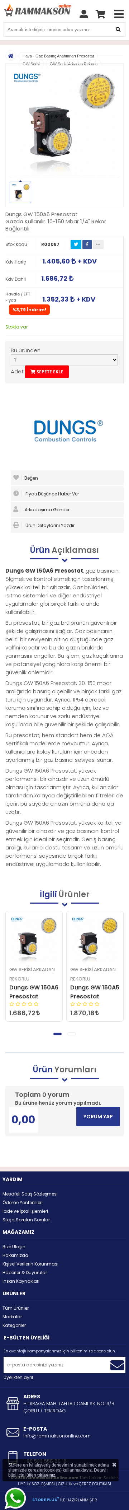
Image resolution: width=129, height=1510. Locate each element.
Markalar (12, 1317)
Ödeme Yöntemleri (23, 1202)
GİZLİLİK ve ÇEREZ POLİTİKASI (84, 1484)
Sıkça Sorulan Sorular (26, 1220)
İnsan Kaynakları (21, 1281)
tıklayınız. (46, 1475)
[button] (57, 1034)
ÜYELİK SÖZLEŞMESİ (36, 1484)
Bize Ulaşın (14, 1247)
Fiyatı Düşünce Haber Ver (51, 494)
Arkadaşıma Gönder (47, 510)
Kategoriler (14, 1325)
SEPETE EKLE (49, 372)
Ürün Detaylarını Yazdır (49, 525)
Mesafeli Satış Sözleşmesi (30, 1194)
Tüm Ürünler (16, 1308)
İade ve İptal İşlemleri (25, 1211)
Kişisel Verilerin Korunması (30, 1264)
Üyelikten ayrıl (18, 1377)
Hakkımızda (15, 1255)
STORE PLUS (45, 1499)
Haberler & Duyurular (25, 1272)
